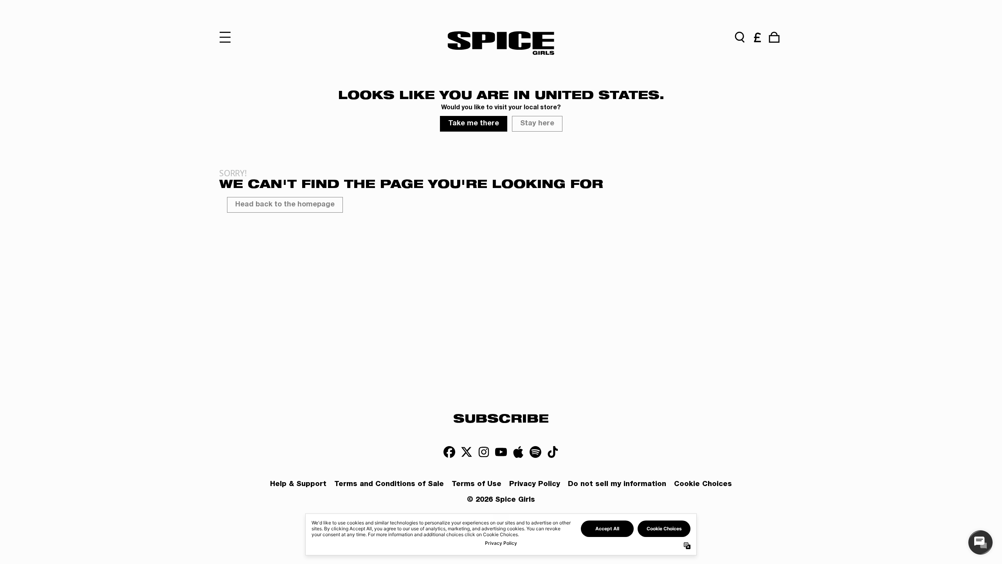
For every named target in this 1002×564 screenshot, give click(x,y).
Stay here (537, 123)
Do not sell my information (617, 484)
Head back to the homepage (285, 204)
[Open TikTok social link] (552, 452)
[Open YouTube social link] (501, 452)
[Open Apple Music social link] (518, 452)
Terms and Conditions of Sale (389, 484)
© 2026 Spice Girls (501, 500)
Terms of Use (476, 484)
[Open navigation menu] (227, 37)
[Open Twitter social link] (466, 452)
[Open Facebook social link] (449, 452)
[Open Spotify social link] (535, 452)
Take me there (473, 123)
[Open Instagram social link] (483, 452)
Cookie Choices (703, 484)
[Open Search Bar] (740, 37)
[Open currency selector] (757, 37)
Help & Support (298, 484)
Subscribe (501, 418)
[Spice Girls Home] (501, 43)
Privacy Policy (534, 484)
